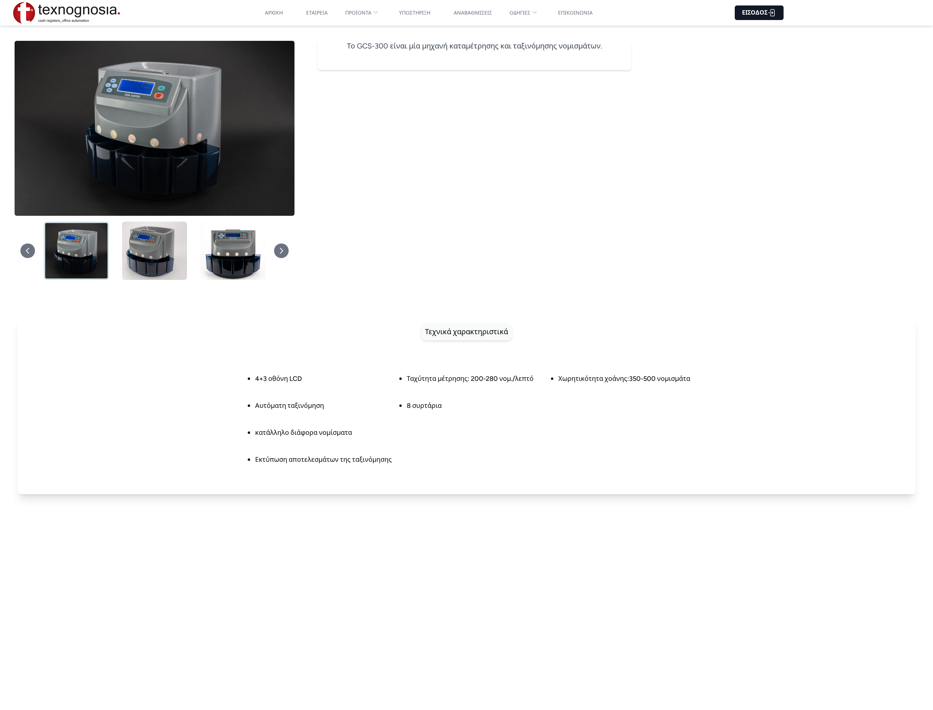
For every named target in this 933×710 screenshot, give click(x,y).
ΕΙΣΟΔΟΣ (755, 12)
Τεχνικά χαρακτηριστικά (466, 331)
